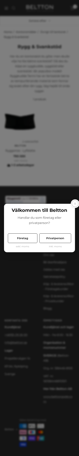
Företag (22, 238)
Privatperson (55, 238)
